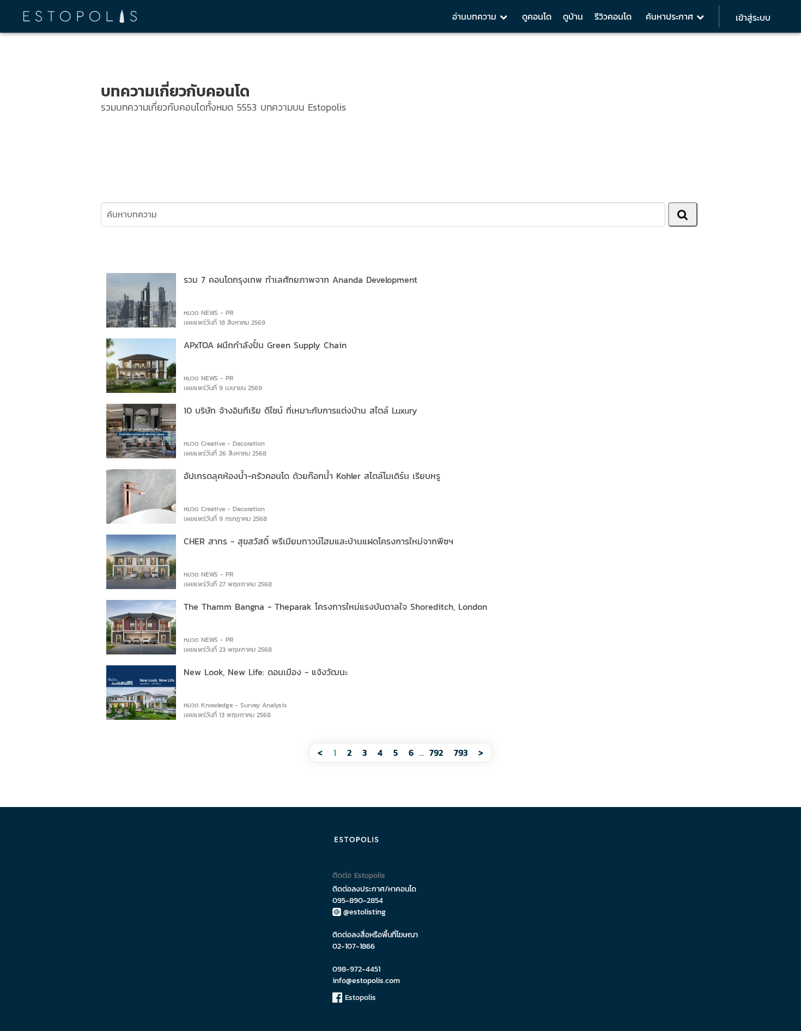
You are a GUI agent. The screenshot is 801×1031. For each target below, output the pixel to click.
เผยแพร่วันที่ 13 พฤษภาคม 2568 (227, 715)
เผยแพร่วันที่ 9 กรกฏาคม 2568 (225, 519)
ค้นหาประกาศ (671, 16)
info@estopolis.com (366, 980)
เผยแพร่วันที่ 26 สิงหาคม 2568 (225, 453)
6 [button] (411, 752)
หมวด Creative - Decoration (224, 443)
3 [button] (364, 752)
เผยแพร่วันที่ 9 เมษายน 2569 (223, 388)
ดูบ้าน (573, 16)
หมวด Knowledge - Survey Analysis (235, 705)
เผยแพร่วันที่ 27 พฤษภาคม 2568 (228, 584)
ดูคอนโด (536, 16)
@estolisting (364, 912)
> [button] (480, 752)
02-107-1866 (353, 946)
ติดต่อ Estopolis (358, 875)
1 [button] (334, 752)
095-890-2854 (357, 900)
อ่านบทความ (476, 16)
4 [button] (380, 752)
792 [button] (436, 752)
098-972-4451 (356, 969)
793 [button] (461, 752)
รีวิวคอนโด (613, 16)
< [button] (320, 752)
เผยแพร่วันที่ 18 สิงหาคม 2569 (224, 323)
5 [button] (395, 752)
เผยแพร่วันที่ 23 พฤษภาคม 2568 (228, 649)
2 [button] (349, 752)
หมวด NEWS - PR (208, 313)
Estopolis (359, 997)
